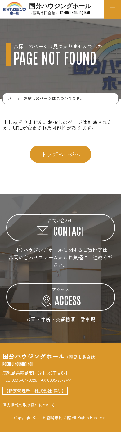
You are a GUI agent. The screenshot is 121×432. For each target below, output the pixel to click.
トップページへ (60, 154)
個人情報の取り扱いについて (28, 405)
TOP (9, 98)
